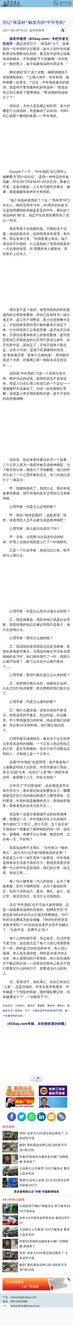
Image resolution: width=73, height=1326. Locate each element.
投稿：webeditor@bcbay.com (21, 1305)
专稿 (38, 1191)
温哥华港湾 (36, 30)
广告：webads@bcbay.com (19, 1297)
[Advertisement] (36, 12)
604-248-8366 (19, 1301)
